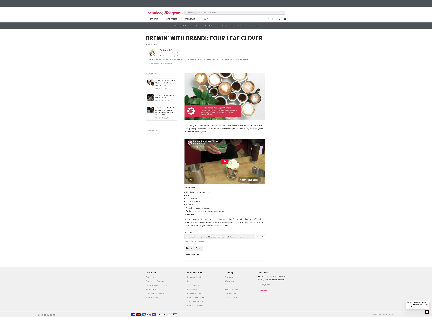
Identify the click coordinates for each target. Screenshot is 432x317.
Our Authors (167, 63)
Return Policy (151, 289)
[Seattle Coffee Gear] (164, 13)
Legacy (156, 44)
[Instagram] (41, 315)
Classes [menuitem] (256, 26)
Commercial (190, 19)
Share (190, 248)
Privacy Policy (231, 297)
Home (148, 32)
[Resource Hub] (267, 19)
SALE (206, 19)
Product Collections (195, 305)
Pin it (199, 248)
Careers (228, 285)
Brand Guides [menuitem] (209, 26)
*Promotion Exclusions (155, 293)
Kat (170, 50)
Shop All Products (195, 301)
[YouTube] (54, 315)
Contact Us (150, 277)
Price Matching (152, 297)
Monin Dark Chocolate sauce (199, 192)
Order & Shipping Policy (156, 285)
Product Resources (195, 297)
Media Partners (231, 289)
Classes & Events (194, 293)
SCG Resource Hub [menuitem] (179, 26)
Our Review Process (155, 63)
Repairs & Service (195, 277)
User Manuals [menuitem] (222, 26)
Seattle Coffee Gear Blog (158, 32)
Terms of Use (230, 293)
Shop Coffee (171, 19)
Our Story (229, 277)
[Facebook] (45, 315)
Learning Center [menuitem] (195, 26)
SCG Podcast (193, 285)
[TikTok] (38, 315)
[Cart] (284, 19)
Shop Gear (153, 19)
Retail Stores (192, 289)
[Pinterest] (48, 315)
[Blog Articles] (272, 19)
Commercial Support (155, 281)
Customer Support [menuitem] (244, 26)
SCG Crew (229, 281)
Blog (189, 281)
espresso (149, 44)
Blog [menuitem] (232, 26)
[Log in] (278, 19)
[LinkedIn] (51, 315)
